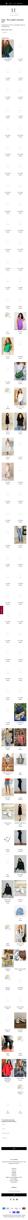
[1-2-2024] (20, 71)
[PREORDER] (20, 980)
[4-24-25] (20, 421)
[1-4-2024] (8, 109)
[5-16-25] (8, 447)
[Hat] (20, 911)
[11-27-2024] (20, 261)
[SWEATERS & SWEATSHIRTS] (8, 1068)
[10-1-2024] (8, 128)
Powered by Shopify (19, 1216)
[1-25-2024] (8, 90)
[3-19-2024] (8, 368)
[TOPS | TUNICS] (20, 1068)
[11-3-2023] (8, 280)
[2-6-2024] (8, 299)
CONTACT (14, 1175)
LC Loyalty (1, 610)
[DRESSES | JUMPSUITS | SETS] (20, 812)
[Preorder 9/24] (8, 999)
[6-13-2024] (8, 532)
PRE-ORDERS (14, 1179)
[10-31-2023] (8, 185)
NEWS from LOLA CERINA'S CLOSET (14, 1177)
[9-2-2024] (20, 652)
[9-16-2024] (8, 633)
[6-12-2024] (20, 513)
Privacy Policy (14, 1182)
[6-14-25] (20, 535)
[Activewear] (8, 737)
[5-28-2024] (20, 494)
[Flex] (8, 861)
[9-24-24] (20, 671)
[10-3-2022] (20, 166)
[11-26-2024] (8, 261)
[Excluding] (20, 837)
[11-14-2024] (20, 223)
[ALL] (20, 737)
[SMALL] (20, 1039)
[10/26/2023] (8, 204)
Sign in (10, 3)
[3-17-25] (8, 346)
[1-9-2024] (20, 109)
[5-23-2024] (20, 469)
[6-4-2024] (20, 557)
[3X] (8, 390)
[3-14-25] (20, 321)
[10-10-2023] (20, 128)
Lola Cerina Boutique (16, 1215)
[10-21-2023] (20, 147)
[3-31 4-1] (20, 371)
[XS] (8, 1104)
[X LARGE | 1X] (20, 1087)
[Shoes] (8, 1044)
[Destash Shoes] (8, 811)
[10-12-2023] (8, 147)
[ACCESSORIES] (20, 712)
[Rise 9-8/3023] (20, 999)
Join (14, 3)
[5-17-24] (20, 444)
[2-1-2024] (20, 280)
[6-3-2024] (8, 557)
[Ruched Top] (8, 1018)
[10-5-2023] (20, 185)
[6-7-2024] (8, 576)
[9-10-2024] (20, 595)
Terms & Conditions (14, 1180)
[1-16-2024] (8, 71)
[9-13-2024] (20, 614)
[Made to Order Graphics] (20, 955)
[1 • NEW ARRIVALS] (8, 49)
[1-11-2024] (20, 45)
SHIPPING (14, 1174)
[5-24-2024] (8, 494)
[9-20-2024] (8, 671)
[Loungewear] (8, 958)
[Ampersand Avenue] (8, 762)
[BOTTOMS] (8, 787)
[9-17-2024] (20, 633)
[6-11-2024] (8, 513)
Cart (20, 3)
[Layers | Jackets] (20, 933)
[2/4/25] (20, 299)
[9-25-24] (8, 690)
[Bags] (20, 759)
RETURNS (14, 1172)
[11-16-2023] (8, 242)
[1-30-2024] (20, 90)
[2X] (8, 315)
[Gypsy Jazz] (20, 888)
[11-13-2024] (8, 223)
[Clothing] (20, 786)
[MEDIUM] (8, 977)
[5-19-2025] (8, 472)
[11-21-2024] (20, 242)
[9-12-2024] (8, 614)
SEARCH (14, 1171)
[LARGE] (8, 927)
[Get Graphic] (20, 864)
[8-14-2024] (8, 595)
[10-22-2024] (8, 166)
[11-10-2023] (20, 204)
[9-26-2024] (20, 690)
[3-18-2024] (20, 343)
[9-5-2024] (8, 709)
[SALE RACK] (20, 1020)
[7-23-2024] (20, 576)
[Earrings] (8, 839)
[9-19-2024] (8, 652)
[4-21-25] (8, 421)
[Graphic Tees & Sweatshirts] (8, 889)
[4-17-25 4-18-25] (20, 396)
